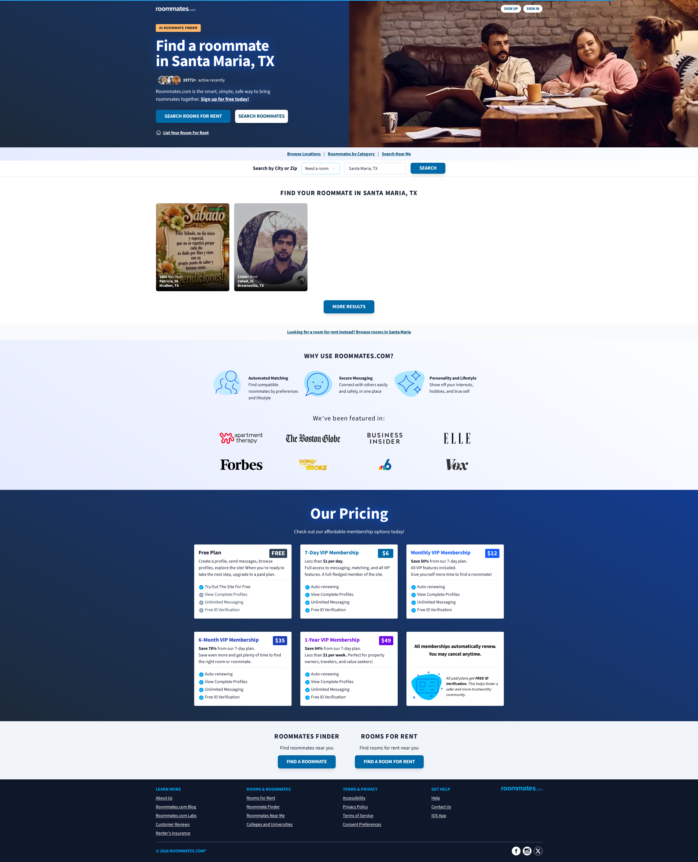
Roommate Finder (263, 807)
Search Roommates (261, 116)
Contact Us (441, 807)
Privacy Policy (355, 807)
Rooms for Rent (261, 798)
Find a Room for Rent (389, 761)
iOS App (438, 816)
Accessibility (354, 798)
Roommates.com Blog (176, 807)
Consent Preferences (362, 824)
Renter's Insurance (173, 833)
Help (435, 798)
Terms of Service (358, 816)
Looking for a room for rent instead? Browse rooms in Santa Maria (349, 332)
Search (428, 168)
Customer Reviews (173, 824)
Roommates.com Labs (176, 816)
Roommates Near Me (266, 816)
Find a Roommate (307, 761)
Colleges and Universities (270, 824)
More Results (349, 306)
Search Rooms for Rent (193, 116)
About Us (164, 798)
